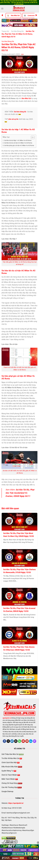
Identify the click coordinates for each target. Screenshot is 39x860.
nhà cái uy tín (13, 119)
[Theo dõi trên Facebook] (4, 741)
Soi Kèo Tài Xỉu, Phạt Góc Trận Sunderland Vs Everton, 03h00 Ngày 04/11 (20, 493)
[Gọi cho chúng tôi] (19, 741)
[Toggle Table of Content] (31, 137)
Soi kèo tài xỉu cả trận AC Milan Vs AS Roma (18, 143)
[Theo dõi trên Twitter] (12, 741)
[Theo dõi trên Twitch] (34, 741)
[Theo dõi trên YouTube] (27, 741)
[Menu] (2, 8)
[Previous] (2, 15)
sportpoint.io (7, 718)
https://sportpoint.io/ (16, 803)
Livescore (31, 15)
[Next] (36, 15)
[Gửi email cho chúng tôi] (15, 741)
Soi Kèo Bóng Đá (17, 31)
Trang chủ (5, 31)
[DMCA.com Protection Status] (9, 838)
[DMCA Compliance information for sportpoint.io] (10, 842)
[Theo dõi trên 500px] (30, 741)
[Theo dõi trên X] (8, 741)
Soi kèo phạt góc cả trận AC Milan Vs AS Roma (19, 145)
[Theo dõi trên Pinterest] (23, 741)
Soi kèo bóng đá (20, 112)
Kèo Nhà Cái (15, 15)
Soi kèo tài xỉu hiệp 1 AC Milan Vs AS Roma (17, 140)
